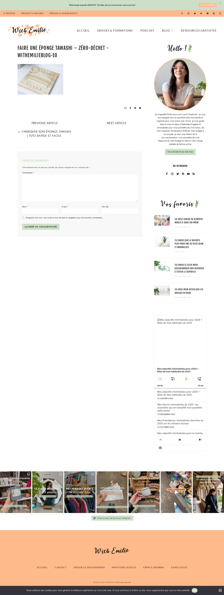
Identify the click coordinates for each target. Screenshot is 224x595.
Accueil (83, 30)
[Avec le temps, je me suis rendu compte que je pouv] (112, 492)
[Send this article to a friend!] (125, 108)
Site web (105, 206)
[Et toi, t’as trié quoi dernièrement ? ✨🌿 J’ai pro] (176, 492)
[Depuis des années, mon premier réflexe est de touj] (80, 492)
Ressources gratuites (199, 30)
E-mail (65, 206)
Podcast (147, 30)
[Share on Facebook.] (130, 108)
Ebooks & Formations (115, 30)
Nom (25, 206)
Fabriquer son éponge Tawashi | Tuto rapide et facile (46, 134)
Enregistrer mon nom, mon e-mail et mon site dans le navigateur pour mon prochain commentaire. (64, 217)
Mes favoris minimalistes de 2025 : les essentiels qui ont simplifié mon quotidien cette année (179, 407)
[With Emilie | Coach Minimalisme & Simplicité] (29, 30)
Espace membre (153, 567)
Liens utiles (179, 567)
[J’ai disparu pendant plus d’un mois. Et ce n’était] (208, 492)
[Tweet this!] (140, 108)
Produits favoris (32, 13)
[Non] (220, 590)
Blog (166, 30)
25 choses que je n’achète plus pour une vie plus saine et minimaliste (189, 243)
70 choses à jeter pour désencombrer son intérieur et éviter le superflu (189, 268)
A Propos (9, 13)
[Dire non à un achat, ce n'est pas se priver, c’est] (15, 492)
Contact (61, 567)
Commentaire (28, 172)
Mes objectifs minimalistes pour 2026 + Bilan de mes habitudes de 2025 (178, 393)
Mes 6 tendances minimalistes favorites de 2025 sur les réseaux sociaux (180, 422)
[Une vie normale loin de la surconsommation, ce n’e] (47, 492)
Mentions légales (124, 567)
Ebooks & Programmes (89, 567)
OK (194, 590)
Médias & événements (64, 13)
